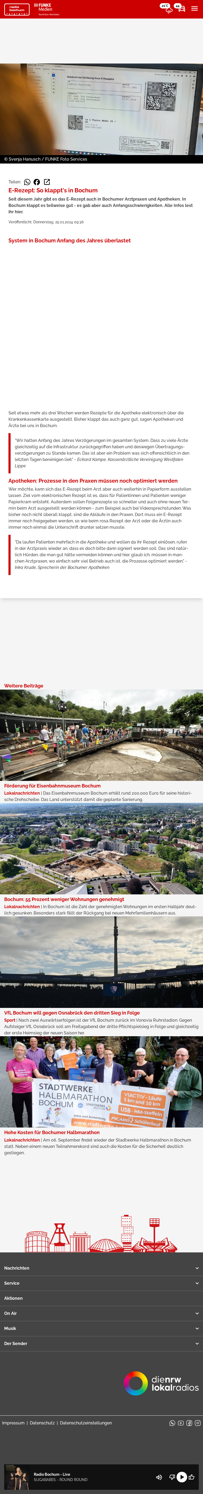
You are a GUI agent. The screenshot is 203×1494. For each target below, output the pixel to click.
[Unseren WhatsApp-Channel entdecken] (172, 1423)
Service (12, 1283)
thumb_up (191, 1477)
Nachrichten (16, 1268)
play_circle (182, 1477)
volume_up (159, 1477)
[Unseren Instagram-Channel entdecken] (198, 1423)
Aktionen (13, 1298)
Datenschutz (42, 1422)
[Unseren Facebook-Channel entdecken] (189, 1423)
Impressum (13, 1422)
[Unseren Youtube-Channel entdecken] (181, 1423)
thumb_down (172, 1477)
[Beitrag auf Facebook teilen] (37, 182)
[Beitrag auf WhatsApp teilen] (27, 182)
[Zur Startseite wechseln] (17, 9)
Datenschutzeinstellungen (86, 1422)
